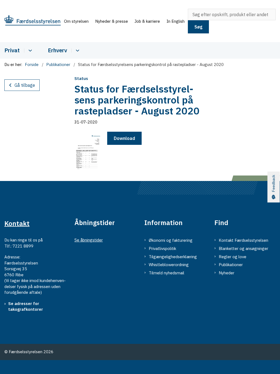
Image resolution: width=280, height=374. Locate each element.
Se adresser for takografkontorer (25, 306)
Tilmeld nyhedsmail (166, 272)
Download (124, 138)
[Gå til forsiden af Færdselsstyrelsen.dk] (30, 21)
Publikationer (231, 264)
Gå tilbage (24, 85)
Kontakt (17, 223)
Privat (12, 50)
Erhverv (57, 50)
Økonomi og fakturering (170, 240)
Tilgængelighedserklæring (173, 256)
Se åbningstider (88, 240)
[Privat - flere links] (29, 50)
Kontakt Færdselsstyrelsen (243, 240)
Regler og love (232, 256)
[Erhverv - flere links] (76, 50)
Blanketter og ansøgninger (243, 248)
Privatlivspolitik (162, 248)
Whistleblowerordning (169, 264)
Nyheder (226, 272)
